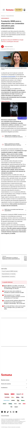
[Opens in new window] (5, 412)
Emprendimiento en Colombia (8, 273)
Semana (3, 15)
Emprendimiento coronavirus (8, 276)
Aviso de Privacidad (6, 415)
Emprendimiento (10, 15)
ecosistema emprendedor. (8, 76)
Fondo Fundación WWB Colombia (9, 271)
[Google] (2, 412)
